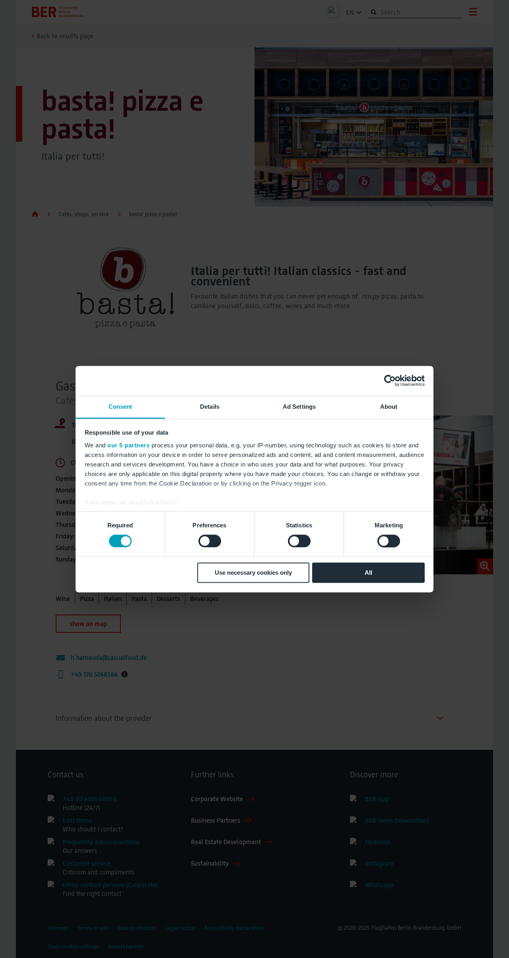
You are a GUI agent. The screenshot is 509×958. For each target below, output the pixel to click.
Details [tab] (210, 406)
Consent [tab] (120, 406)
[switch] (209, 541)
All (368, 573)
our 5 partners (128, 445)
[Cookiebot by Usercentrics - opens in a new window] (390, 380)
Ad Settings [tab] (299, 406)
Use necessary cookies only (253, 573)
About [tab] (389, 406)
